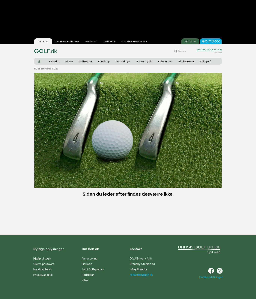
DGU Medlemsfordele (134, 41)
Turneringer (123, 61)
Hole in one (165, 61)
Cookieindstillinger (211, 277)
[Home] (39, 61)
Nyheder (54, 61)
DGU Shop (109, 41)
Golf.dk (43, 41)
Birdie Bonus (186, 61)
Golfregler (85, 61)
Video (69, 61)
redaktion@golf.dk (141, 274)
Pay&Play (91, 41)
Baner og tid (144, 61)
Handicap (104, 61)
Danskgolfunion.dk (67, 41)
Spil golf (205, 61)
